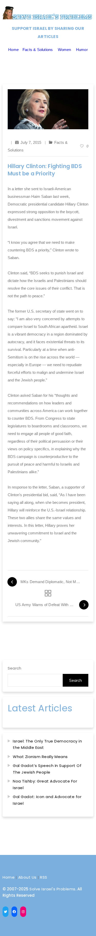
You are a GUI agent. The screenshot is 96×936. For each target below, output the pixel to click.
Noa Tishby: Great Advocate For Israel (45, 784)
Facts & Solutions (38, 49)
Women (64, 49)
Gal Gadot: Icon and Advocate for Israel (47, 800)
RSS (43, 877)
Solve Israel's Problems (52, 889)
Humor (82, 49)
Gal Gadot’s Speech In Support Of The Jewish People (47, 769)
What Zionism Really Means (40, 756)
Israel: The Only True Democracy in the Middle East (47, 744)
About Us (27, 877)
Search (14, 668)
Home (13, 49)
